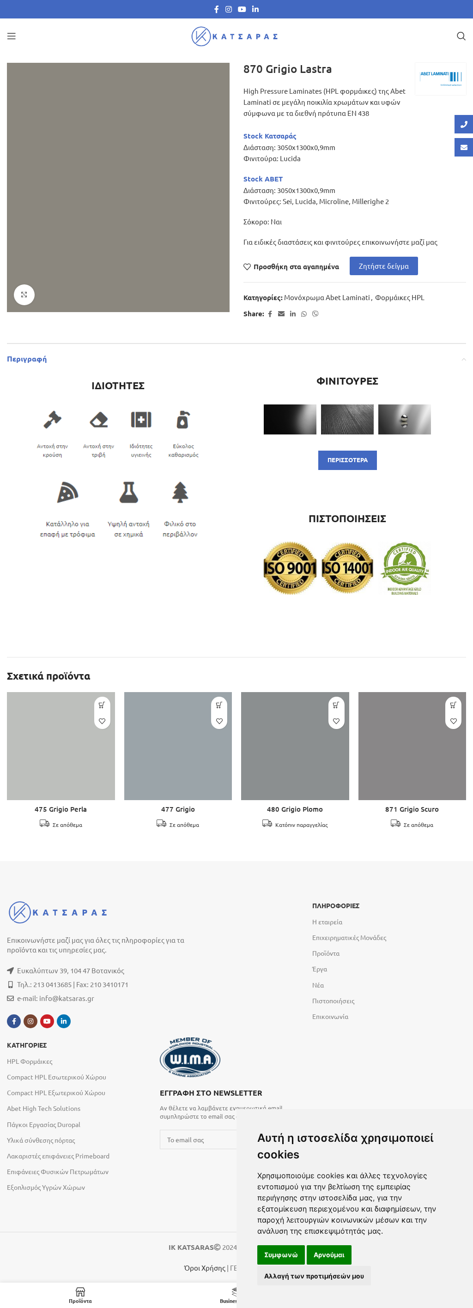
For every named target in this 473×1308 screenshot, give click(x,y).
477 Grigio (178, 809)
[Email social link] (281, 314)
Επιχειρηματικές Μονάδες (349, 937)
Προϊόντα (326, 953)
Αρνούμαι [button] (329, 1255)
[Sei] (290, 419)
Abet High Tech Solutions (43, 1108)
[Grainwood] (347, 419)
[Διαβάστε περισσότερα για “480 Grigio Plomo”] (336, 705)
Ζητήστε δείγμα (384, 265)
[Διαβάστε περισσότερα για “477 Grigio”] (219, 705)
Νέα (318, 985)
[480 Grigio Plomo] (295, 746)
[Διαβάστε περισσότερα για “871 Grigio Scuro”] (453, 705)
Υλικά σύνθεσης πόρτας (41, 1140)
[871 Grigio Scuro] (412, 746)
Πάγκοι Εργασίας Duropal (43, 1124)
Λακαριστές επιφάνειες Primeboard (58, 1155)
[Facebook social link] (216, 9)
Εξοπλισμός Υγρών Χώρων (46, 1187)
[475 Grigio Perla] (61, 746)
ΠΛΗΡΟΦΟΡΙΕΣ (335, 906)
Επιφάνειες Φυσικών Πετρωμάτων (58, 1171)
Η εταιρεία (327, 921)
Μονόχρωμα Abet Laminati (327, 297)
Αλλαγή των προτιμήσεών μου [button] (314, 1276)
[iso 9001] (290, 568)
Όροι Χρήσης (204, 1267)
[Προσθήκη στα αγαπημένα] (102, 721)
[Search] (461, 36)
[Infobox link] (231, 1103)
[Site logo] (236, 34)
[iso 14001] (347, 568)
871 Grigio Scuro (412, 809)
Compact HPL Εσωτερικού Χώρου (56, 1077)
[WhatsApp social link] (303, 314)
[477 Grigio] (178, 746)
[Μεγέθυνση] (24, 294)
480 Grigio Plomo (295, 809)
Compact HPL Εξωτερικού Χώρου (56, 1092)
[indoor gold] (404, 568)
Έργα (319, 968)
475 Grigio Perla (61, 809)
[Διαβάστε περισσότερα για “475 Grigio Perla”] (102, 705)
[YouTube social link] (242, 9)
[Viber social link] (315, 314)
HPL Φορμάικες (29, 1061)
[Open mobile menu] (11, 36)
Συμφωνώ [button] (281, 1255)
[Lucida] (404, 419)
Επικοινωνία (330, 1016)
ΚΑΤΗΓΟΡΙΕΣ (27, 1045)
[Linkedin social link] (255, 9)
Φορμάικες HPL (399, 297)
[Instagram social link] (228, 9)
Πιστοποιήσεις (333, 1000)
